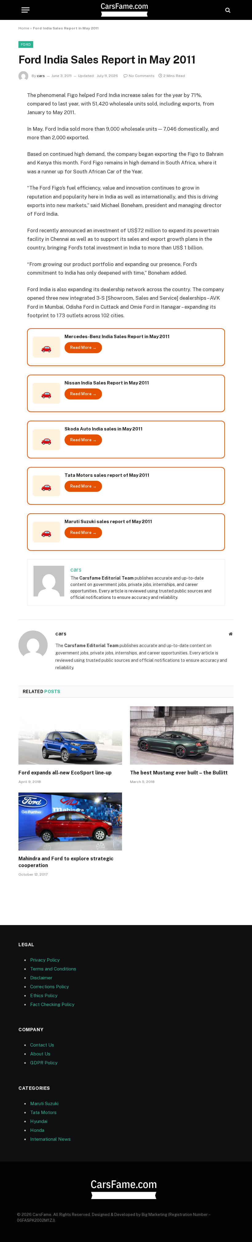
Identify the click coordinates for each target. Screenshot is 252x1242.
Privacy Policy (45, 959)
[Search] (227, 10)
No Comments (142, 76)
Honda (37, 1130)
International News (50, 1139)
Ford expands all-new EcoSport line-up (65, 773)
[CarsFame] (126, 10)
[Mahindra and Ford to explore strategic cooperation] (70, 822)
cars (41, 76)
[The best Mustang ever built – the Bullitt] (182, 735)
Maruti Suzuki (44, 1103)
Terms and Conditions (53, 968)
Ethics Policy (43, 995)
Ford (26, 44)
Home (23, 28)
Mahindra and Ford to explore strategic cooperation (65, 862)
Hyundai (38, 1121)
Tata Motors (43, 1112)
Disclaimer (41, 977)
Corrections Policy (49, 986)
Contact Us (42, 1044)
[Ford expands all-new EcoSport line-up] (70, 735)
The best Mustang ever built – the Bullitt (179, 773)
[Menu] (26, 10)
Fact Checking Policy (52, 1004)
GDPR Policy (43, 1062)
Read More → (83, 347)
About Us (40, 1053)
